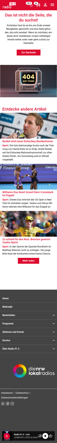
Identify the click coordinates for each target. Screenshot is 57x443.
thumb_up (50, 436)
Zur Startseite (28, 52)
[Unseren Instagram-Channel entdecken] (12, 403)
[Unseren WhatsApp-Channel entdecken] (3, 403)
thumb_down (40, 436)
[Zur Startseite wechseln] (9, 5)
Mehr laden (28, 260)
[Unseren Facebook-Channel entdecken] (7, 403)
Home (5, 298)
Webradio (7, 306)
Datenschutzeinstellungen (14, 397)
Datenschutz (22, 392)
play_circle (45, 435)
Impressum (7, 392)
